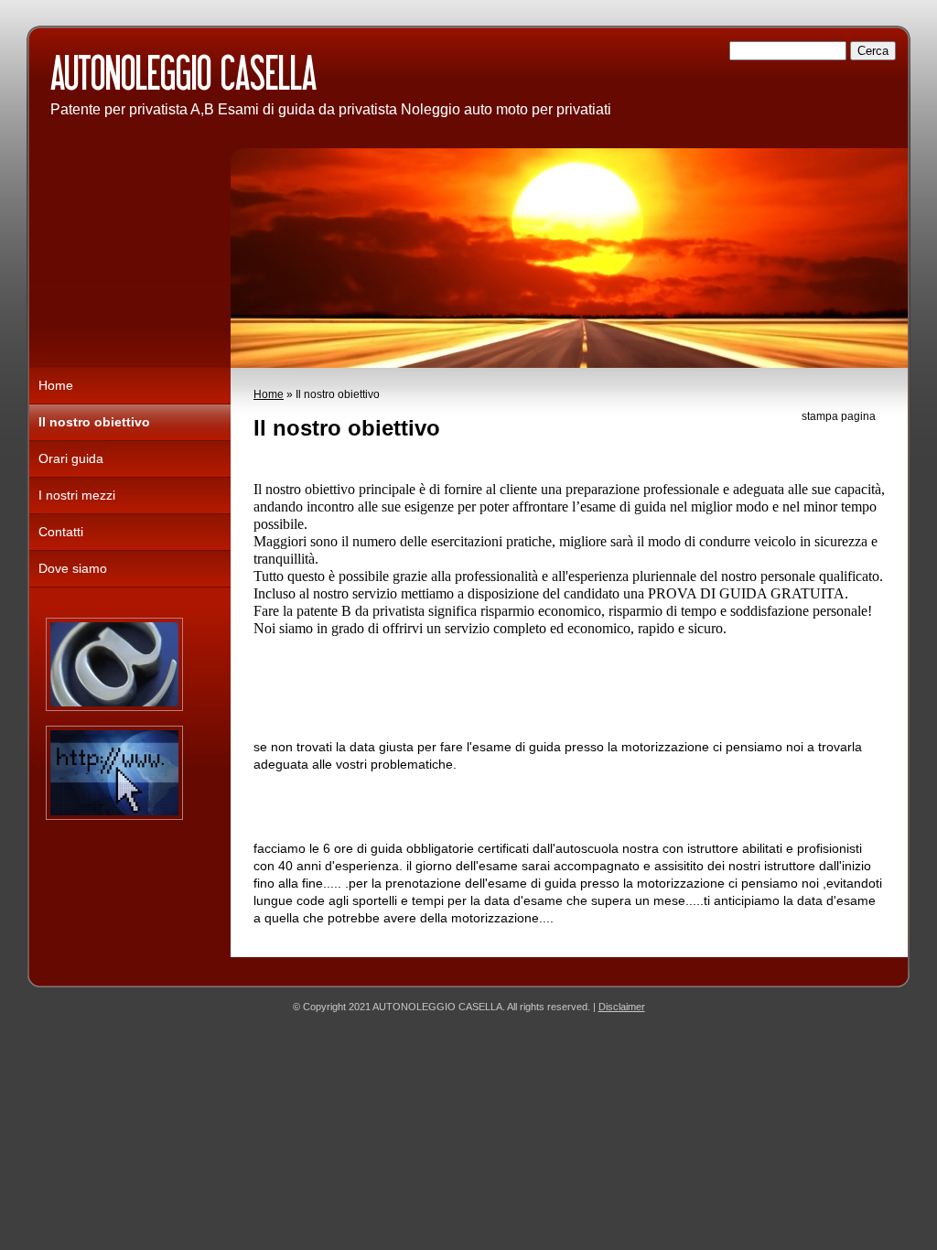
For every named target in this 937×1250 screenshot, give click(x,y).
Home (268, 394)
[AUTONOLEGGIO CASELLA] (302, 75)
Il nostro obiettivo (94, 422)
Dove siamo (72, 568)
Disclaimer (621, 1006)
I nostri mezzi (76, 495)
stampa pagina (839, 416)
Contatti (60, 531)
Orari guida (70, 458)
